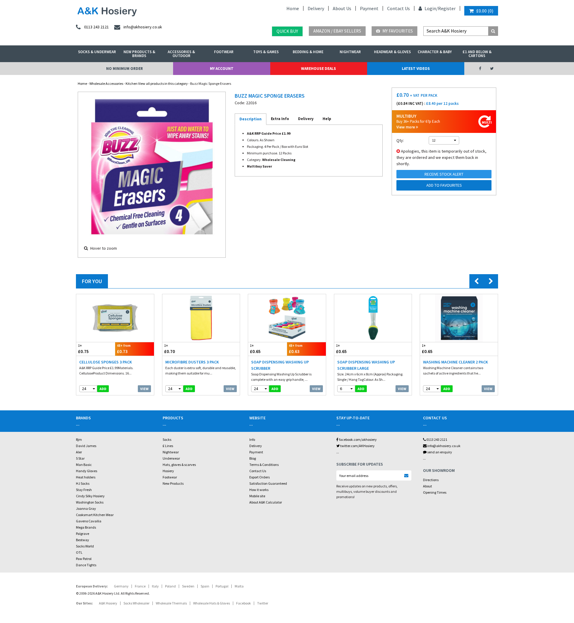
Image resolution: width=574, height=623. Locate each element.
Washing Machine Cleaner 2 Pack (455, 362)
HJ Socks (82, 483)
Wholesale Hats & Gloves (211, 603)
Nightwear (350, 51)
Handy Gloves (86, 471)
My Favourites (397, 31)
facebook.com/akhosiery (357, 439)
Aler (79, 452)
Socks (167, 439)
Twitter (262, 603)
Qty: (400, 140)
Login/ (431, 8)
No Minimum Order (124, 68)
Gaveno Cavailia (88, 521)
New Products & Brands (139, 53)
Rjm (79, 439)
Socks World (85, 546)
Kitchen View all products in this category (157, 83)
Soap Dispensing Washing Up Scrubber (280, 365)
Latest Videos (416, 68)
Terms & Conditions (264, 464)
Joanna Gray (86, 508)
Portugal (222, 586)
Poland (170, 586)
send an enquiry (439, 452)
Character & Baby (435, 51)
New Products (173, 483)
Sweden (188, 586)
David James (86, 446)
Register (447, 8)
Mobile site (257, 496)
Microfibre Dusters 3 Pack (192, 362)
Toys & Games (266, 51)
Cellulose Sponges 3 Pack (105, 362)
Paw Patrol (83, 558)
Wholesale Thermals (171, 603)
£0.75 (83, 348)
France (140, 586)
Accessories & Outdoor (181, 53)
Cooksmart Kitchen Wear (95, 514)
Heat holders (85, 477)
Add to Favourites (444, 185)
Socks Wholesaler (136, 603)
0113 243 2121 (436, 439)
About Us (342, 8)
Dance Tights (86, 565)
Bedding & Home (308, 51)
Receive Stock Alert (444, 174)
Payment (369, 8)
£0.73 (124, 348)
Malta (239, 586)
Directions (431, 480)
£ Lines (168, 446)
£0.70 (169, 348)
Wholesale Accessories (106, 83)
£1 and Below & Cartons (476, 53)
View (144, 388)
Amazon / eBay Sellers (337, 31)
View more (406, 127)
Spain (205, 586)
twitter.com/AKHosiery (357, 446)
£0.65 (255, 348)
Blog (252, 458)
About (427, 486)
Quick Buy (287, 31)
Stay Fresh (84, 489)
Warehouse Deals (318, 68)
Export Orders (259, 477)
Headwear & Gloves (392, 51)
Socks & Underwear (97, 51)
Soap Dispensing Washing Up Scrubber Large (366, 365)
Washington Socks (89, 502)
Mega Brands (86, 527)
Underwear (171, 458)
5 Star (80, 458)
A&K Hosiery (108, 603)
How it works (258, 489)
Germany (121, 586)
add (103, 388)
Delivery (316, 8)
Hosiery (168, 471)
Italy (155, 586)
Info (252, 439)
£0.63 (296, 348)
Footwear (223, 51)
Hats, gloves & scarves (179, 464)
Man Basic (84, 464)
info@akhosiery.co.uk (443, 446)
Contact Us (398, 8)
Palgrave (82, 533)
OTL (79, 552)
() (484, 11)
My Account (221, 68)
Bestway (82, 540)
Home (292, 8)
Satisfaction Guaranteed (268, 483)
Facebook (243, 603)
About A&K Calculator (265, 502)
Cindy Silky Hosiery (90, 496)
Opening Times (434, 492)
